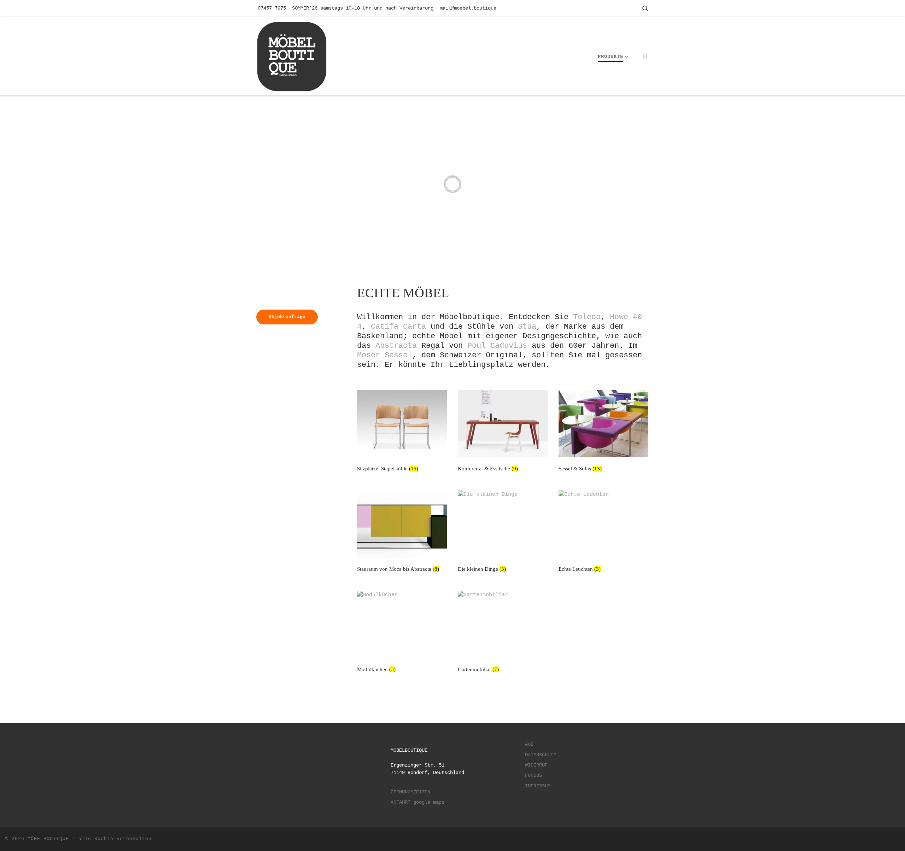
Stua (527, 326)
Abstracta (396, 345)
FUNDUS (533, 775)
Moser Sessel (384, 355)
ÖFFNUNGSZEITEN (410, 792)
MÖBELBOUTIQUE (48, 838)
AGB (529, 744)
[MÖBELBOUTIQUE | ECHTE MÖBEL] (291, 55)
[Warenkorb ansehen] (645, 56)
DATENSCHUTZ (540, 755)
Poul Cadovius (497, 345)
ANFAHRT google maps (417, 802)
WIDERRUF (536, 765)
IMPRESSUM (537, 786)
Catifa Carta (398, 326)
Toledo (587, 317)
